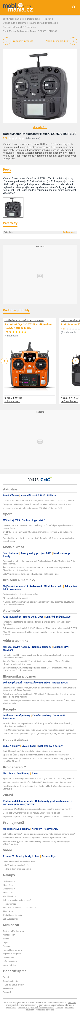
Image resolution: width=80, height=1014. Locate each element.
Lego (5, 942)
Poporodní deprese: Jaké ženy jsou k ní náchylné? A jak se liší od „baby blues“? (39, 816)
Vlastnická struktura (45, 1010)
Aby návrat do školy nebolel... (16, 598)
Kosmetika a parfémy (12, 950)
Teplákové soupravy (12, 954)
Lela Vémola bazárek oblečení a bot (19, 861)
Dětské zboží (33, 19)
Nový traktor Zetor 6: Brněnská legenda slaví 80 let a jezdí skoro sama (35, 838)
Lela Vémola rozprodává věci (16, 865)
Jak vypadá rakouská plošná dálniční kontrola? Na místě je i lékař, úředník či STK (40, 628)
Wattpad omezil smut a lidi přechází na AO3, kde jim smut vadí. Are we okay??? (39, 782)
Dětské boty (8, 957)
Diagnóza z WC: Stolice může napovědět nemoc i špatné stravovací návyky (37, 809)
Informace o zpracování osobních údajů (36, 1007)
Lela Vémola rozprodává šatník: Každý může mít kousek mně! (31, 574)
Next (76, 361)
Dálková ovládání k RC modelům (19, 27)
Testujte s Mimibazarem (13, 931)
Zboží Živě (8, 885)
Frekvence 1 (9, 988)
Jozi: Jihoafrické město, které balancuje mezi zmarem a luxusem (32, 751)
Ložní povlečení (10, 961)
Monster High (9, 935)
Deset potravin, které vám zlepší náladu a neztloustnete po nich (31, 813)
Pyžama (6, 946)
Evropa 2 (7, 992)
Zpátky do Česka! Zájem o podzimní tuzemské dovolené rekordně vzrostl (36, 755)
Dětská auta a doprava (14, 23)
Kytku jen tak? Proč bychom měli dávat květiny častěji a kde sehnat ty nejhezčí (38, 778)
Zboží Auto (8, 911)
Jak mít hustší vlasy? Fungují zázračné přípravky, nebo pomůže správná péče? (39, 834)
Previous (4, 361)
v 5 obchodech (12, 401)
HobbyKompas (9, 904)
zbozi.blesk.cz (9, 896)
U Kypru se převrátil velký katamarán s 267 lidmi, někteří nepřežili (32, 508)
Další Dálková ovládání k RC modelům (24, 320)
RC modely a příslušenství (42, 23)
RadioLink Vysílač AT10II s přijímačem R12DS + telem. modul (28, 326)
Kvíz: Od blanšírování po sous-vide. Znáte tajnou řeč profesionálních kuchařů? (38, 730)
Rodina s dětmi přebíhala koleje (17, 869)
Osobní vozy (9, 889)
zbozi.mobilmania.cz (13, 19)
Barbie (6, 939)
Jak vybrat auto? (10, 919)
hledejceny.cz (9, 881)
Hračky (47, 19)
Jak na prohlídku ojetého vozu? (17, 900)
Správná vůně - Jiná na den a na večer (20, 594)
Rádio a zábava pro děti (13, 985)
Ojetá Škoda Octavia (12, 915)
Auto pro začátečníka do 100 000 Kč (19, 907)
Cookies (59, 1007)
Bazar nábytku (9, 965)
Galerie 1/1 (40, 127)
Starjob (6, 977)
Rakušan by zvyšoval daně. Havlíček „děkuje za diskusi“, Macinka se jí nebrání (39, 501)
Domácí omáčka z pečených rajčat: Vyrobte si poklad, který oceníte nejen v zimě (39, 734)
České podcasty (10, 981)
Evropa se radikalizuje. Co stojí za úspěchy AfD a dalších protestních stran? (37, 504)
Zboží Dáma (8, 892)
